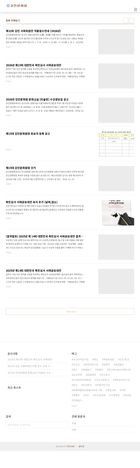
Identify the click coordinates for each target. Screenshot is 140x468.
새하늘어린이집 (122, 379)
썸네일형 (125, 20)
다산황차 (87, 385)
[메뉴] (135, 9)
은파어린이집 (91, 364)
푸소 (75, 369)
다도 (87, 395)
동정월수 (119, 364)
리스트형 (131, 20)
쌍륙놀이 (87, 369)
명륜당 (76, 395)
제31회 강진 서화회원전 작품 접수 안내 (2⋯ (30, 366)
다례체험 (115, 395)
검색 (65, 425)
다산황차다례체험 (82, 379)
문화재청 (91, 374)
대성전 (128, 395)
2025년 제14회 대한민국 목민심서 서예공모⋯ (31, 359)
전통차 (100, 369)
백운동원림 (108, 359)
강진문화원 (100, 395)
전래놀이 (77, 400)
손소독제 (77, 374)
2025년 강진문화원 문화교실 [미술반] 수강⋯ (30, 372)
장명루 (106, 364)
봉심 (96, 359)
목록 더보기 (72, 311)
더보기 (74, 405)
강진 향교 (124, 359)
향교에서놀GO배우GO (119, 369)
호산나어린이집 (81, 359)
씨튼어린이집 (103, 385)
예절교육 (111, 390)
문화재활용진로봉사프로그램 (87, 390)
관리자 (81, 446)
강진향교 (105, 374)
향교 (75, 385)
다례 (123, 390)
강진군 (76, 364)
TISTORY (71, 446)
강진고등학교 (102, 379)
